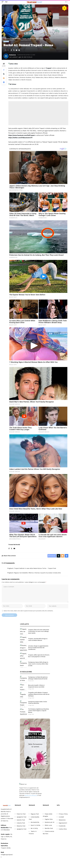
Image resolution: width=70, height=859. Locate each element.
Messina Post (21, 826)
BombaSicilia (35, 822)
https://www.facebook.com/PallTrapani (21, 135)
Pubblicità (62, 826)
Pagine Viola (49, 819)
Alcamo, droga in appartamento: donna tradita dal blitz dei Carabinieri (38, 647)
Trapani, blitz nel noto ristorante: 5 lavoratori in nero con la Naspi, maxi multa (38, 631)
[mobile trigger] (3, 2)
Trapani (6, 41)
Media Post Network (31, 795)
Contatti (61, 817)
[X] (11, 548)
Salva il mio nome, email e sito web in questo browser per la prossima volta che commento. (28, 610)
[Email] (16, 50)
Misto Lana (48, 825)
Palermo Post (21, 814)
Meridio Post (49, 828)
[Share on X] (14, 50)
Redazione (12, 55)
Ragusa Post (35, 814)
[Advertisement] (38, 113)
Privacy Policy (63, 814)
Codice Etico (63, 829)
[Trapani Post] (35, 2)
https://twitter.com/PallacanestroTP (20, 137)
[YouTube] (14, 548)
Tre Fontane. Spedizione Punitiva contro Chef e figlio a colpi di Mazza (38, 710)
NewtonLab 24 (49, 822)
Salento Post (21, 820)
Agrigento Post (21, 817)
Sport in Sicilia (35, 825)
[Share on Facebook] (11, 50)
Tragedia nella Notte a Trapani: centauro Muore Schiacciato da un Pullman (38, 694)
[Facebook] (9, 548)
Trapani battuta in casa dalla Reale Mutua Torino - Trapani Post (35, 568)
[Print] (19, 50)
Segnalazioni (63, 823)
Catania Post (21, 823)
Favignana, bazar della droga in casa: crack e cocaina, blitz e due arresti (38, 664)
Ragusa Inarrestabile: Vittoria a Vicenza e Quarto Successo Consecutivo (37, 573)
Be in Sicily (34, 828)
